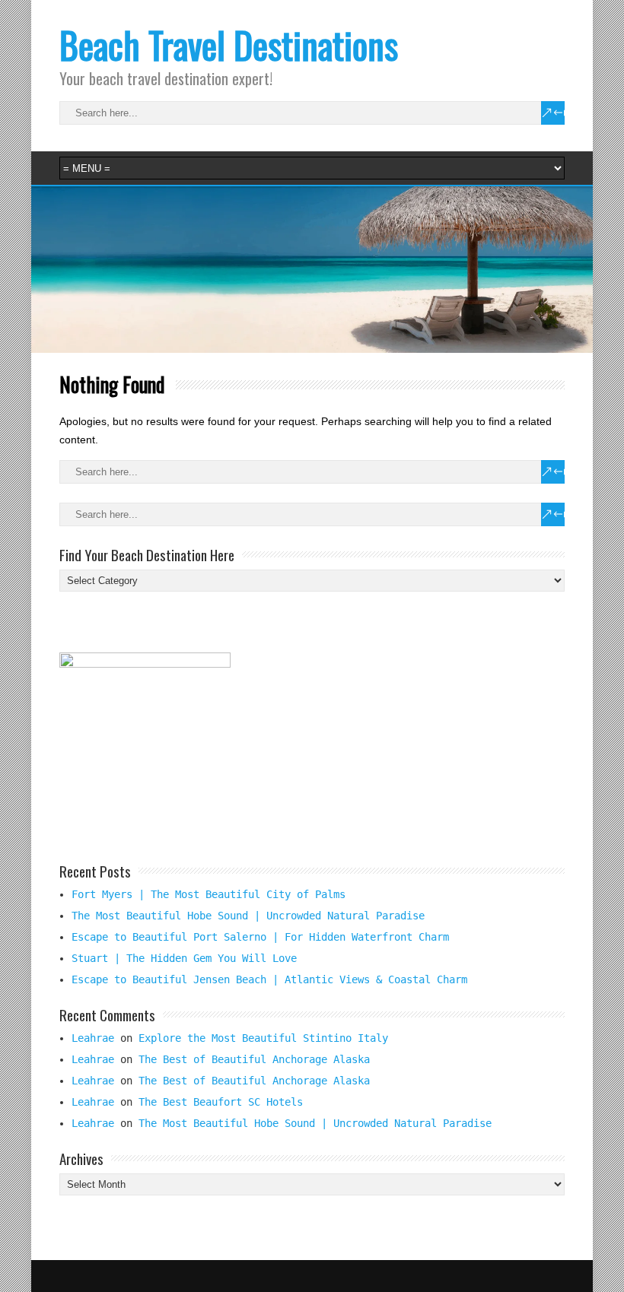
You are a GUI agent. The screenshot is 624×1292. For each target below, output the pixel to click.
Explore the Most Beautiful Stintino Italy (263, 1038)
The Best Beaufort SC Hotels (220, 1102)
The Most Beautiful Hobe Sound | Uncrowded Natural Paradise (248, 915)
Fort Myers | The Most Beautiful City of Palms (208, 894)
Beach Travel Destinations (228, 44)
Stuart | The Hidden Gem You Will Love (184, 958)
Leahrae (93, 1038)
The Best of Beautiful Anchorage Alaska (254, 1059)
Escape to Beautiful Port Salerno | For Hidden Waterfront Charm (260, 937)
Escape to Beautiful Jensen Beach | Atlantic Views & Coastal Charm (269, 979)
